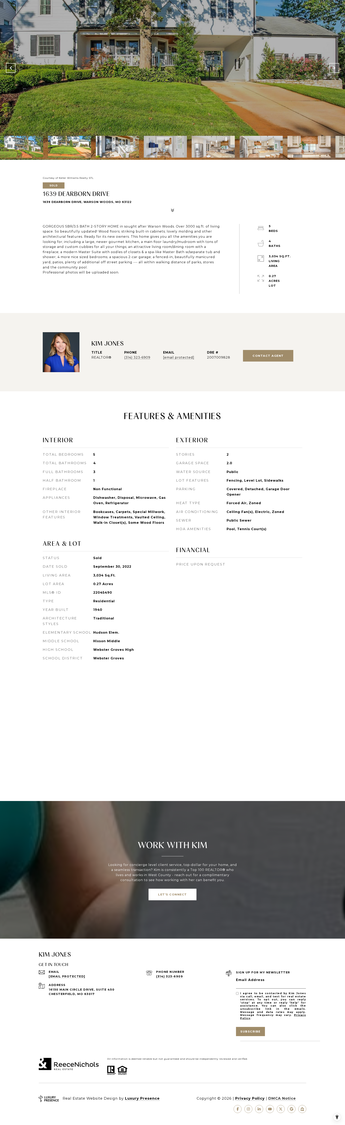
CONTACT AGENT (268, 356)
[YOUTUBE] (270, 1109)
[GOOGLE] (291, 1109)
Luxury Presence (142, 1098)
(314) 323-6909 (137, 357)
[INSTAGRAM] (248, 1109)
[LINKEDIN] (259, 1109)
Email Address (250, 980)
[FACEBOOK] (238, 1109)
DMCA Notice (282, 1098)
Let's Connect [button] (172, 894)
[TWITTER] (281, 1109)
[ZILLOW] (302, 1109)
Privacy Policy (250, 1098)
